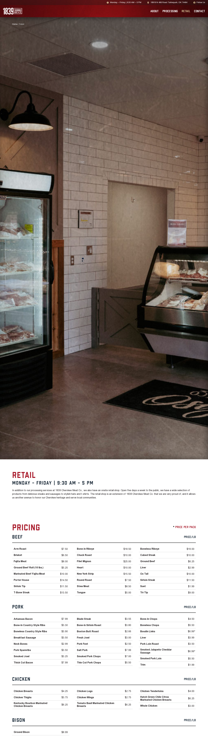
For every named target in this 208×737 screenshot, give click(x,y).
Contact (199, 11)
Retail (186, 11)
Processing (170, 11)
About (154, 11)
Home (14, 24)
